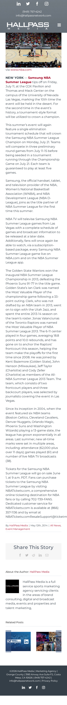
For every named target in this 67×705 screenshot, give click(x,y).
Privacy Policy (50, 680)
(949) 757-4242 (32, 11)
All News (55, 525)
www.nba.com (21, 69)
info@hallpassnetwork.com (33, 15)
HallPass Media (18, 525)
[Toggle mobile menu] (59, 25)
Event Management (18, 528)
